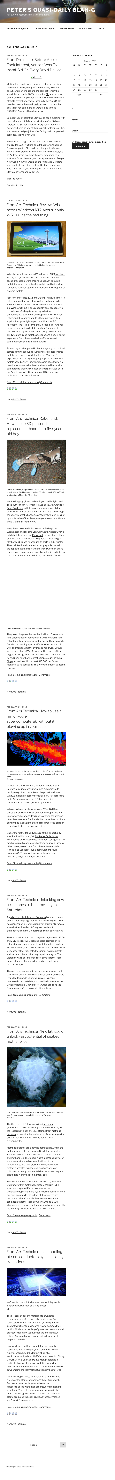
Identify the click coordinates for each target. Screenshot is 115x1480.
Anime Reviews (67, 28)
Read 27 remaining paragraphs (23, 863)
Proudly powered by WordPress (20, 1466)
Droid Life (17, 185)
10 (74, 80)
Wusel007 (11, 1118)
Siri (47, 94)
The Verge (16, 178)
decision (11, 924)
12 (85, 80)
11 (79, 80)
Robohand (37, 535)
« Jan (79, 94)
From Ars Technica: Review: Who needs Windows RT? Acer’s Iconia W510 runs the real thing (35, 210)
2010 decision (34, 947)
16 (106, 80)
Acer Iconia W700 (20, 372)
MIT (9, 1309)
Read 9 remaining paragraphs (22, 1215)
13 (90, 80)
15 (101, 80)
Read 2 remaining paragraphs (22, 995)
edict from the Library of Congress (28, 917)
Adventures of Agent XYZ (19, 28)
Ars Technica (19, 399)
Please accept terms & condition (90, 142)
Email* (75, 130)
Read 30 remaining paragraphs (23, 382)
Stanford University (15, 779)
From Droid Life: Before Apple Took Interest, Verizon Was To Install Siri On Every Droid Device (33, 64)
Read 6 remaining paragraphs (22, 1407)
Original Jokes (85, 28)
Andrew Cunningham (15, 268)
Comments (46, 382)
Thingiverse (40, 538)
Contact (101, 28)
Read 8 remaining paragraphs (22, 674)
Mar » (100, 94)
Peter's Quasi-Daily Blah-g (51, 10)
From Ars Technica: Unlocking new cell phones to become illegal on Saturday (35, 904)
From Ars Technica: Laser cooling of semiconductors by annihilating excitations (35, 1256)
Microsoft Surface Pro (46, 372)
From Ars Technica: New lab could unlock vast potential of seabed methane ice (34, 1036)
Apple (26, 97)
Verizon (38, 104)
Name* (75, 119)
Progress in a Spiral (45, 28)
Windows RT (23, 304)
